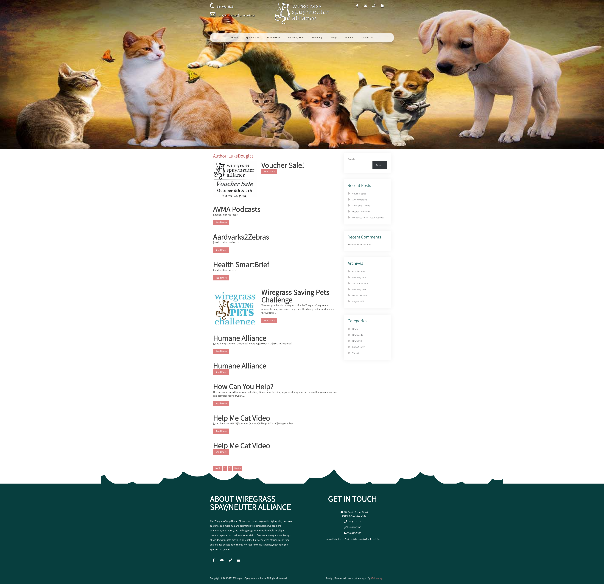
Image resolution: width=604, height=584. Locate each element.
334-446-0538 (354, 533)
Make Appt (317, 37)
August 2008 (358, 301)
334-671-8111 (354, 521)
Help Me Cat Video (241, 418)
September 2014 (360, 283)
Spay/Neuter (358, 346)
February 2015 (359, 277)
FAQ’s (334, 37)
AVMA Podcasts (236, 209)
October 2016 (358, 271)
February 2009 (359, 289)
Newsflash (357, 340)
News (355, 328)
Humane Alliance (239, 338)
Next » (237, 468)
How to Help (273, 37)
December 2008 (359, 295)
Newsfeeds (357, 334)
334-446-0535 (354, 527)
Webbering (376, 578)
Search (351, 159)
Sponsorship (252, 37)
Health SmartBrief (241, 264)
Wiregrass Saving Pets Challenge (295, 295)
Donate (349, 37)
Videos (355, 352)
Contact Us (367, 37)
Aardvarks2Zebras (241, 237)
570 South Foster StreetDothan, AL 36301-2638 (355, 514)
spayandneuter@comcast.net (236, 15)
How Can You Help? (243, 386)
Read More (269, 171)
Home (234, 37)
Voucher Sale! (282, 165)
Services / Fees (296, 37)
